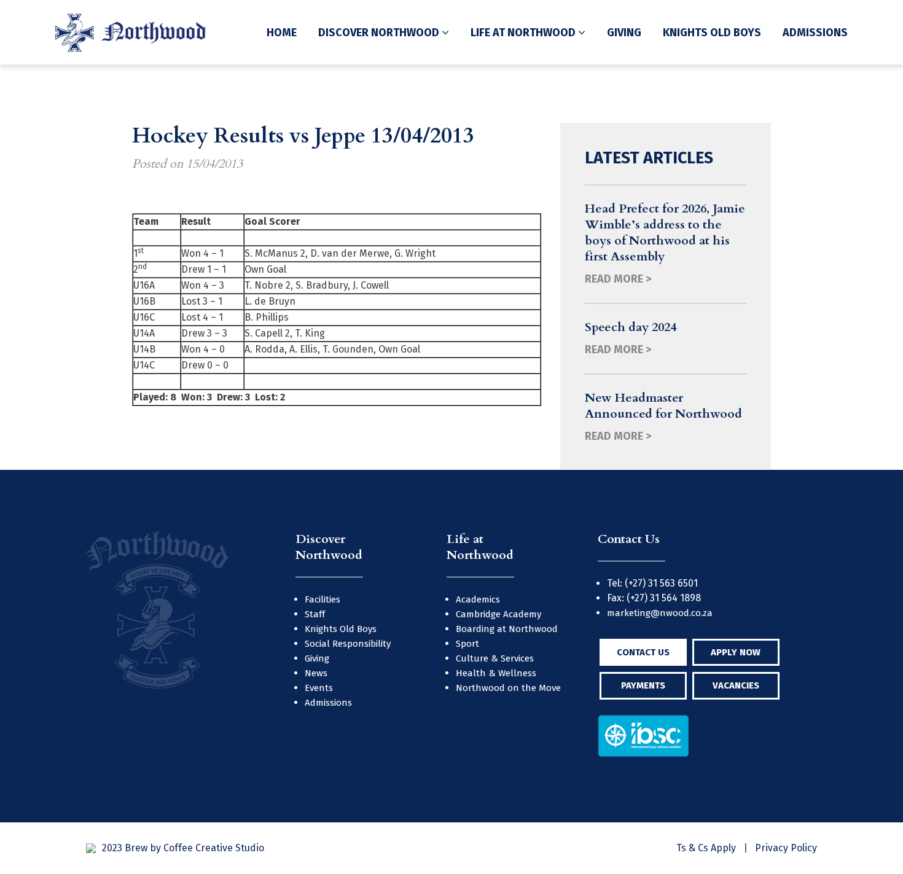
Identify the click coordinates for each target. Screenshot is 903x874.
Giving (624, 32)
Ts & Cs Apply (706, 848)
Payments (643, 685)
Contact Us (643, 652)
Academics (478, 599)
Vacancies (736, 685)
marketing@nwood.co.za (660, 612)
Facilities (322, 599)
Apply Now (735, 652)
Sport (467, 643)
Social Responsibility (348, 643)
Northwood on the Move (508, 687)
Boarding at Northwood (507, 628)
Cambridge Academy (498, 614)
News (316, 673)
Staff (315, 614)
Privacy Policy (786, 848)
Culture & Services (495, 658)
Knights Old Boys (712, 32)
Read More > (618, 279)
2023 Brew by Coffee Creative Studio (183, 848)
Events (319, 687)
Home (282, 32)
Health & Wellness (496, 673)
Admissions (815, 32)
